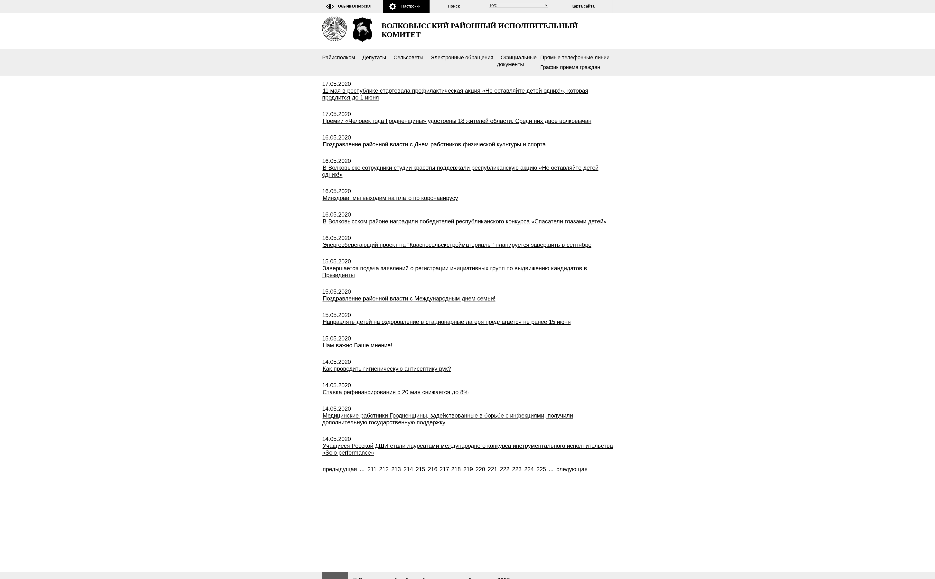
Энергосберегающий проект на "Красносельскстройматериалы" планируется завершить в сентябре (457, 244)
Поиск (454, 6)
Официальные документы (517, 60)
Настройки (411, 6)
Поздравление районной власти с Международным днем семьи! (409, 298)
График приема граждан (570, 67)
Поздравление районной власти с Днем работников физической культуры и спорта (434, 144)
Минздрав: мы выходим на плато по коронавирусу (390, 198)
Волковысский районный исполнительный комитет (480, 30)
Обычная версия (354, 6)
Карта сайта (583, 6)
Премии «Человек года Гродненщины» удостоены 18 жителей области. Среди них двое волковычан (457, 121)
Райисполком (338, 57)
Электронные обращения (462, 57)
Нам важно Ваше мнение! (357, 345)
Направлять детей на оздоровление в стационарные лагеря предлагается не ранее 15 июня (447, 322)
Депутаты (374, 57)
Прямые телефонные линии (574, 57)
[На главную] (334, 29)
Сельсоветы (408, 57)
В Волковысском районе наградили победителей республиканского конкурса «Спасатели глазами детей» (465, 221)
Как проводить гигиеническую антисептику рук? (387, 368)
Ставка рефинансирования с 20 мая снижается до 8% (395, 392)
